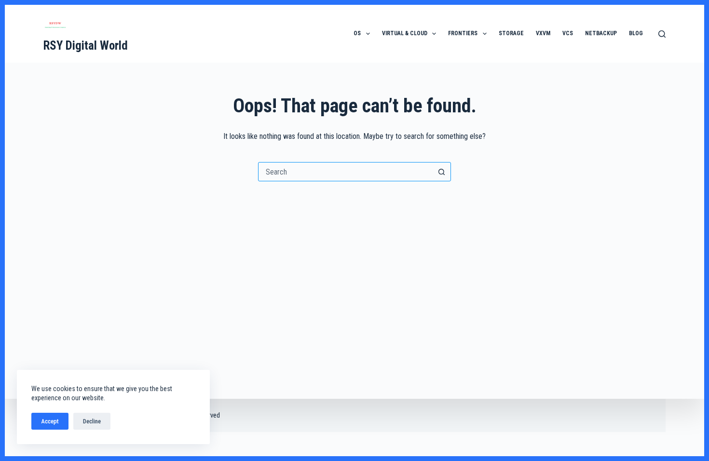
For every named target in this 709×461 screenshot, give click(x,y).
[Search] (662, 34)
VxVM (543, 33)
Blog (636, 33)
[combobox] (345, 171)
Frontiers (462, 33)
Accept (50, 421)
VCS (567, 33)
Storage (511, 33)
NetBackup (601, 33)
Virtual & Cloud (404, 33)
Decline (92, 421)
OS (357, 33)
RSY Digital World (85, 46)
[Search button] (441, 172)
